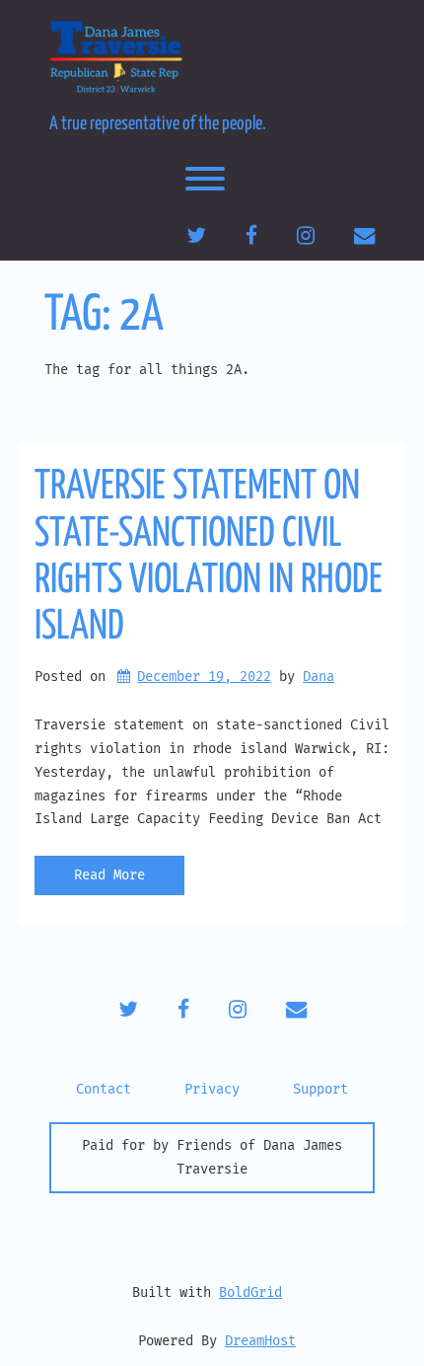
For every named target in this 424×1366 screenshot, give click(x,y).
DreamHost (260, 1340)
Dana (318, 676)
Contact (103, 1089)
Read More (109, 875)
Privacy (212, 1089)
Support (320, 1089)
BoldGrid (250, 1292)
